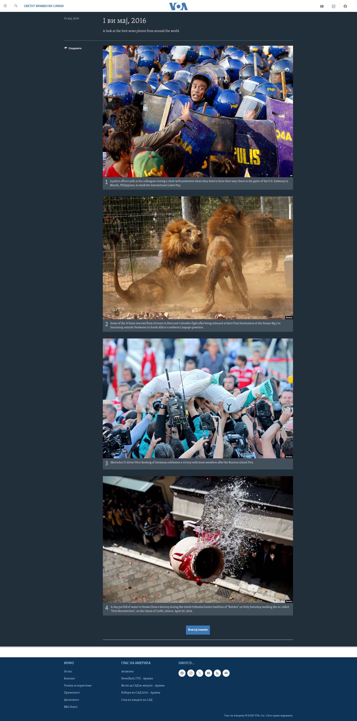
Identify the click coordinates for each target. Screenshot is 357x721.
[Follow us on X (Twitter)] (199, 673)
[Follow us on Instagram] (190, 673)
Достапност (71, 700)
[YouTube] (322, 6)
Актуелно (127, 671)
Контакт (69, 678)
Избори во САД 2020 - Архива (140, 692)
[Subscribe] (226, 673)
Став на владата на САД (136, 700)
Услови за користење (78, 685)
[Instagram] (334, 6)
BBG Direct (70, 707)
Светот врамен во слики (44, 6)
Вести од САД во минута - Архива (143, 685)
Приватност (72, 692)
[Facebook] (345, 6)
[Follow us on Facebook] (182, 673)
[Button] (72, 49)
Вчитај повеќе (198, 630)
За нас (68, 671)
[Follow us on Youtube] (208, 673)
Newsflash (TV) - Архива (137, 678)
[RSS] (217, 673)
